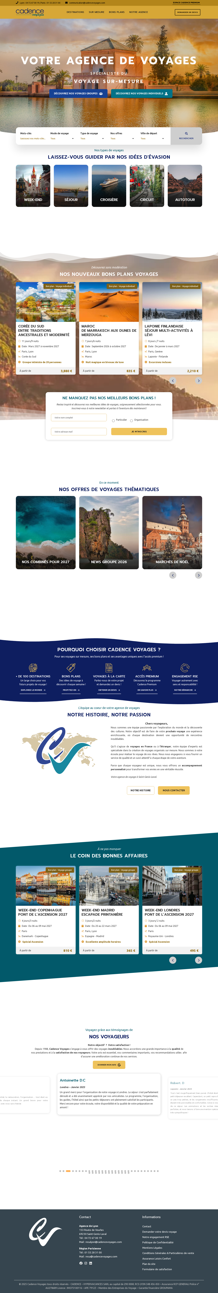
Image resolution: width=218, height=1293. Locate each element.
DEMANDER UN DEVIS (187, 12)
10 (92, 1171)
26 (145, 1171)
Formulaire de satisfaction (157, 1269)
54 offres (71, 205)
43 (128, 1173)
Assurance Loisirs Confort (156, 1258)
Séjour (71, 199)
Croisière (109, 199)
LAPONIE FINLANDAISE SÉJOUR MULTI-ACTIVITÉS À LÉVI (169, 331)
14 (105, 1171)
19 (122, 1171)
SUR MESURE (96, 12)
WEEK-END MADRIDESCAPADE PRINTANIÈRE (102, 912)
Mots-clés (25, 133)
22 (132, 1171)
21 (128, 1171)
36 (106, 1173)
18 (119, 1171)
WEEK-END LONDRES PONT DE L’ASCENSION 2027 (169, 912)
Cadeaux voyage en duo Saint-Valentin (172, 560)
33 (96, 1173)
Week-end (33, 199)
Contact (146, 1226)
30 (158, 1171)
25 (141, 1171)
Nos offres (116, 133)
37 (109, 1173)
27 (148, 1171)
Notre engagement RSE (155, 1237)
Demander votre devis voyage (159, 1231)
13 (102, 1171)
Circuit (147, 199)
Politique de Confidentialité (158, 1242)
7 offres (109, 205)
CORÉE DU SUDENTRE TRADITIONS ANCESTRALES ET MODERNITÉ (43, 331)
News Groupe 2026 (45, 562)
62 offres (46, 567)
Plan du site (148, 1263)
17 (115, 1171)
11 (96, 1171)
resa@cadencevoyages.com (101, 1256)
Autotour (185, 199)
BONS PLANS (117, 12)
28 (151, 1171)
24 (138, 1171)
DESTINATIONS (75, 12)
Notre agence (138, 12)
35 (102, 1173)
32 (93, 1173)
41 (122, 1173)
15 (109, 1171)
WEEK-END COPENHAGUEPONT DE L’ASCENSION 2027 (42, 912)
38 (112, 1173)
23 (135, 1171)
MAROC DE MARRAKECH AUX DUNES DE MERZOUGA (109, 331)
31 (89, 1173)
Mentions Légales (152, 1247)
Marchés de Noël (109, 562)
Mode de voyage (59, 133)
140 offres (147, 205)
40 (119, 1173)
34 (99, 1173)
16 (112, 1171)
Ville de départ (149, 133)
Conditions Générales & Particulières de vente (168, 1253)
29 (154, 1171)
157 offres (33, 205)
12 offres (109, 567)
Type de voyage (89, 133)
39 (115, 1173)
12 (99, 1171)
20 (125, 1171)
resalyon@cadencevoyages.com (104, 1241)
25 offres (185, 205)
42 (125, 1173)
